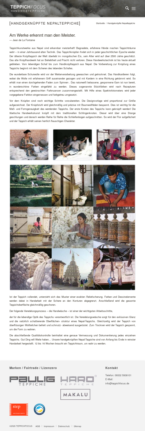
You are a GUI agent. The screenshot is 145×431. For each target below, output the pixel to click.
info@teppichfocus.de (117, 383)
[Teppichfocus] (27, 8)
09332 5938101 (123, 375)
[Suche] (125, 8)
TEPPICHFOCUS (24, 425)
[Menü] (134, 8)
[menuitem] (125, 8)
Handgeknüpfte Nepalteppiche (45, 23)
